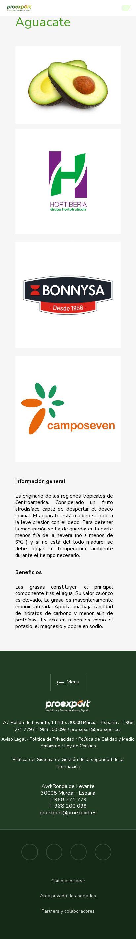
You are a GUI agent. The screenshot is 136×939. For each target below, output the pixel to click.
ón (77, 766)
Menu (72, 681)
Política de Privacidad (52, 739)
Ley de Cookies (80, 746)
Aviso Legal (13, 739)
